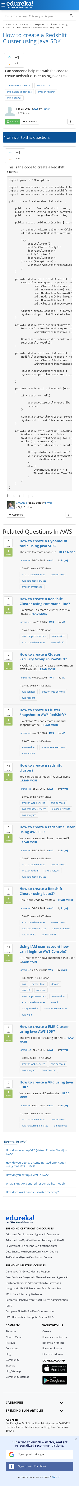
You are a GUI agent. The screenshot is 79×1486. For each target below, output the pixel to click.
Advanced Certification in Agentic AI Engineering (33, 1234)
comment (31, 121)
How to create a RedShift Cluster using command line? (45, 601)
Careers (46, 1331)
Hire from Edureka (52, 1354)
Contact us (12, 1348)
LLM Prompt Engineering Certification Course (31, 1246)
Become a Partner (52, 1348)
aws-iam (40, 990)
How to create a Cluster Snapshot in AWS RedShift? (43, 712)
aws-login (27, 1014)
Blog (8, 1354)
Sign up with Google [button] (30, 1454)
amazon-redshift (46, 91)
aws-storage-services (55, 1008)
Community (12, 1360)
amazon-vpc (60, 1125)
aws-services (43, 85)
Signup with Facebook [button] (31, 1466)
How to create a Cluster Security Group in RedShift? (43, 657)
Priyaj (48, 503)
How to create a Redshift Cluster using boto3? (41, 891)
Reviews (10, 1342)
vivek (64, 970)
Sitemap (10, 1365)
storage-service (30, 1008)
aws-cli (54, 1002)
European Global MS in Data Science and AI (30, 1311)
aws (24, 984)
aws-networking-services (35, 1125)
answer (14, 121)
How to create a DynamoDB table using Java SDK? (43, 543)
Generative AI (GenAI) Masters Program (28, 1271)
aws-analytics (14, 98)
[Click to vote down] (9, 64)
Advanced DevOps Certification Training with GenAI (35, 1240)
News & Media (14, 1337)
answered (21, 503)
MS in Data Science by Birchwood (24, 1294)
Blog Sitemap (13, 1371)
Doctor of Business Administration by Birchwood (33, 1283)
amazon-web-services (18, 85)
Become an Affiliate (53, 1342)
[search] (71, 15)
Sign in (56, 1477)
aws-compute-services (34, 636)
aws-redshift (57, 642)
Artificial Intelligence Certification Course (29, 1257)
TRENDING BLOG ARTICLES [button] (24, 1410)
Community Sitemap (17, 1376)
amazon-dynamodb (32, 586)
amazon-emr (49, 1070)
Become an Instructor (54, 1337)
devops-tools (38, 984)
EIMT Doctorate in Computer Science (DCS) (30, 1317)
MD (63, 622)
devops (55, 984)
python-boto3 (49, 934)
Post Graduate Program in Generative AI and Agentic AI (37, 1277)
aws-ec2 (26, 990)
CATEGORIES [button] (14, 1402)
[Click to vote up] (9, 57)
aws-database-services (19, 91)
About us (11, 1331)
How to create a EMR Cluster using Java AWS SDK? (44, 1029)
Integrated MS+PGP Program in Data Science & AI (34, 1288)
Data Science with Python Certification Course (32, 1251)
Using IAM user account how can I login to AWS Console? (44, 949)
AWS (36, 108)
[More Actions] (70, 121)
